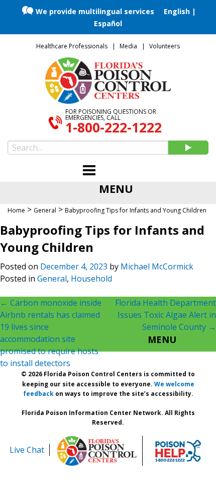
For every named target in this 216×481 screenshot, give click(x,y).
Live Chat (27, 449)
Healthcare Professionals (71, 46)
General (52, 278)
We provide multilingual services (95, 11)
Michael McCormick (157, 266)
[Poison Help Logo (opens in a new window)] (178, 451)
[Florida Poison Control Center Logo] (97, 451)
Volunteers (164, 46)
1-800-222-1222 (113, 127)
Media (128, 46)
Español (108, 23)
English (177, 11)
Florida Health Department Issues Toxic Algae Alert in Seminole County (165, 314)
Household (91, 278)
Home (16, 210)
